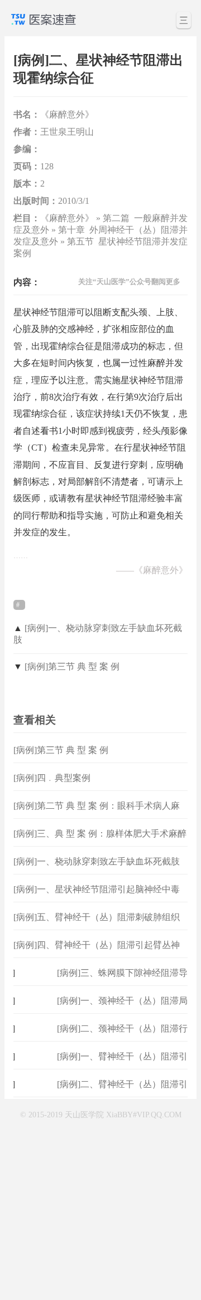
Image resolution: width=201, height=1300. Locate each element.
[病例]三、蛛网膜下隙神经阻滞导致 (122, 981)
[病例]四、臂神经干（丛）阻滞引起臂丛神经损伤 (96, 953)
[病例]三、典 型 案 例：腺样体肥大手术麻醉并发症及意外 (99, 842)
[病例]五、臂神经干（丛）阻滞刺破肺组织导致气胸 (96, 926)
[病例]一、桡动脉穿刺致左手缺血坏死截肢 (96, 861)
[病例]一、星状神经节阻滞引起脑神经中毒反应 (96, 898)
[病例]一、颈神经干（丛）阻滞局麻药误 (122, 1009)
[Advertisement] (100, 1197)
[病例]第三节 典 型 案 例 (72, 666)
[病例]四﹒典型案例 (51, 778)
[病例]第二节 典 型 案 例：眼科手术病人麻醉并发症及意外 (96, 814)
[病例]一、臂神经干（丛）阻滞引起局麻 (122, 1065)
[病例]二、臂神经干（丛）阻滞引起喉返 (122, 1093)
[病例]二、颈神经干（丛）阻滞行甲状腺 (122, 1037)
